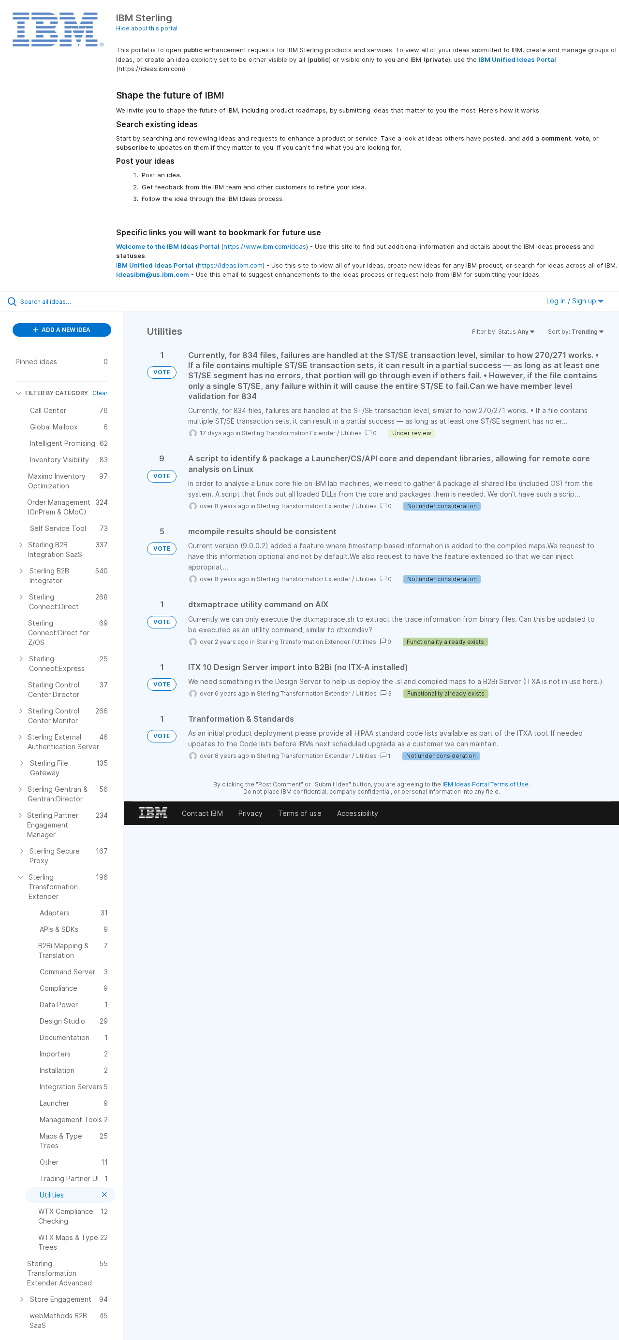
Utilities (351, 433)
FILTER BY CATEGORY (56, 393)
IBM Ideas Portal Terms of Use (485, 784)
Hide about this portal (146, 28)
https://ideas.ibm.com (230, 265)
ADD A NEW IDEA (65, 329)
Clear (100, 393)
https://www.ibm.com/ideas (264, 246)
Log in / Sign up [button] (572, 301)
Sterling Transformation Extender (289, 433)
